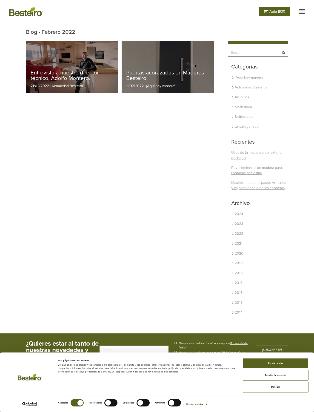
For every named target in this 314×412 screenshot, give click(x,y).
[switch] (110, 402)
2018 (239, 273)
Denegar (275, 387)
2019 (239, 263)
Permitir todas (275, 363)
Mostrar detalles (194, 404)
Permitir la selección (275, 375)
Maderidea (243, 107)
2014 (239, 312)
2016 (239, 292)
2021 (239, 243)
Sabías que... (245, 116)
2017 (238, 283)
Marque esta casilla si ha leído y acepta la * (213, 345)
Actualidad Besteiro (251, 87)
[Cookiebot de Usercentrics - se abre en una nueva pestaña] (30, 404)
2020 (239, 253)
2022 (239, 233)
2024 (239, 214)
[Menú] (302, 11)
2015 (239, 302)
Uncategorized (247, 126)
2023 (239, 224)
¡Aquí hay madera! (249, 77)
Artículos (242, 97)
